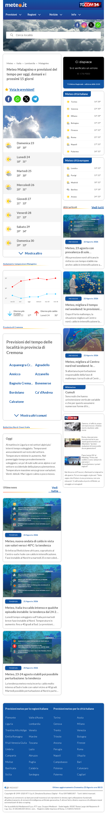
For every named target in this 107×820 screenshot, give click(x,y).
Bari (79, 761)
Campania (10, 755)
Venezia (81, 730)
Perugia (58, 749)
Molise (9, 761)
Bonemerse (43, 383)
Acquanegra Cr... (20, 365)
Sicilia (8, 774)
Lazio (32, 749)
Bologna (81, 736)
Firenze (81, 742)
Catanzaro (82, 768)
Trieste (57, 736)
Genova (58, 723)
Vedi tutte (54, 489)
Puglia (32, 761)
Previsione (73, 242)
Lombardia (34, 723)
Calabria (33, 768)
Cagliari (81, 774)
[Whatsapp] (17, 99)
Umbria (9, 749)
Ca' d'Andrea (44, 392)
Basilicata (10, 768)
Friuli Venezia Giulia (16, 742)
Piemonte (10, 717)
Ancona (57, 742)
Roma (80, 749)
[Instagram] (84, 25)
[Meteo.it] (16, 5)
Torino (57, 717)
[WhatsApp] (98, 25)
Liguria (9, 723)
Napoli (57, 755)
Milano (81, 723)
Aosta (80, 717)
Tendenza (13, 535)
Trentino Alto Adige (16, 730)
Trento (57, 730)
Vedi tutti (98, 207)
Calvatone (16, 402)
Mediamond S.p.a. (26, 806)
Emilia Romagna (13, 736)
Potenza (58, 768)
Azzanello (42, 374)
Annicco (14, 374)
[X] (91, 25)
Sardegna (34, 774)
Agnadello (42, 365)
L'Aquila (81, 755)
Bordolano (16, 392)
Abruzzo (33, 755)
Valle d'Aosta (36, 717)
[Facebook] (77, 25)
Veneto (33, 730)
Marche (33, 736)
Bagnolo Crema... (21, 383)
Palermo (58, 774)
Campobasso (60, 761)
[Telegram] (35, 99)
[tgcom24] (90, 5)
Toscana (33, 742)
